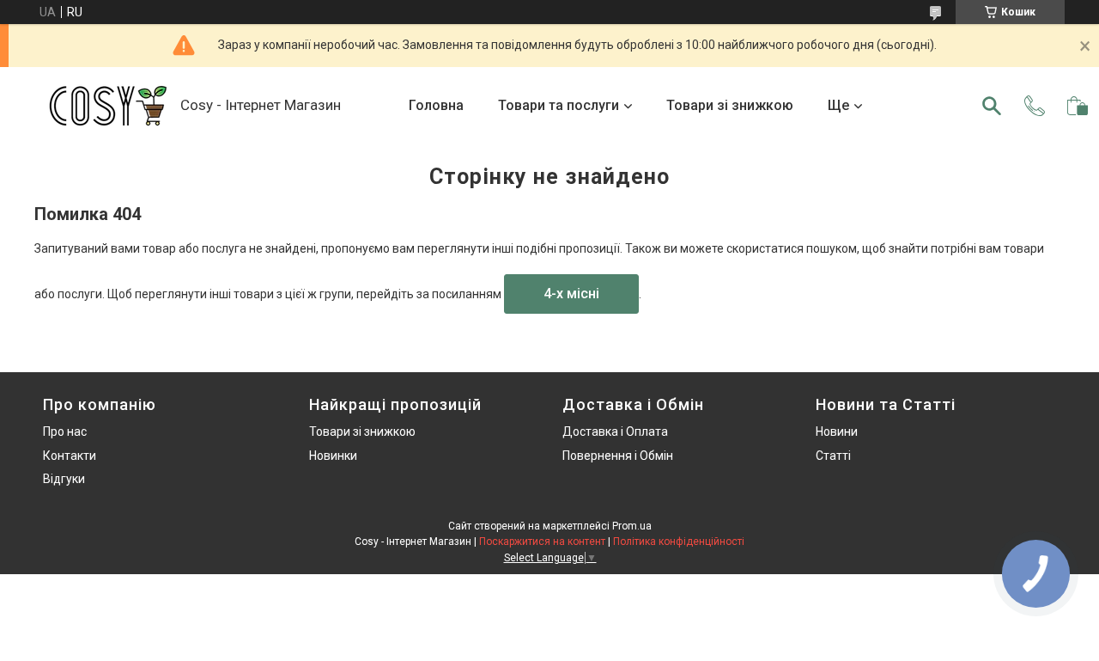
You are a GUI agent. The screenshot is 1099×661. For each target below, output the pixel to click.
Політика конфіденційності (678, 542)
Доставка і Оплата (615, 431)
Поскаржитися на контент (542, 542)
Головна (436, 105)
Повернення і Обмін (617, 455)
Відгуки (64, 479)
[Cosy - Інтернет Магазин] (107, 106)
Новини (837, 431)
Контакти (69, 455)
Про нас (65, 431)
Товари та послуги (558, 105)
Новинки (333, 455)
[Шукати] (992, 106)
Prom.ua (632, 526)
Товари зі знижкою (729, 105)
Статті (833, 455)
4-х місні (571, 293)
